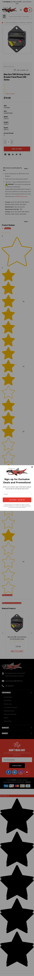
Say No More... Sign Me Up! (17, 500)
